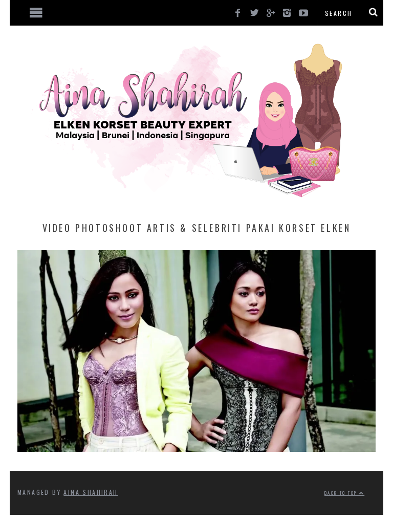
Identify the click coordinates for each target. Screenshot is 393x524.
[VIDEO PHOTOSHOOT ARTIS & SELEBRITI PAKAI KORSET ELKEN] (196, 448)
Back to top (341, 493)
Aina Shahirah (90, 492)
